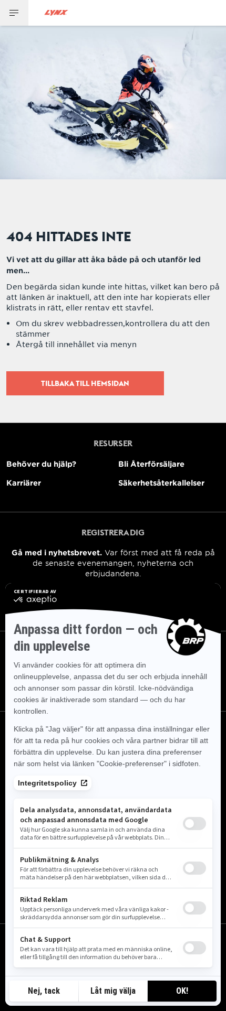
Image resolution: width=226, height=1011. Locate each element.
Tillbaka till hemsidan (85, 383)
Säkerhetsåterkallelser (161, 482)
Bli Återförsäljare (151, 463)
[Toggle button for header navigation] (14, 13)
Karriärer (23, 482)
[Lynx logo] (56, 13)
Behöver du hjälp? (41, 463)
